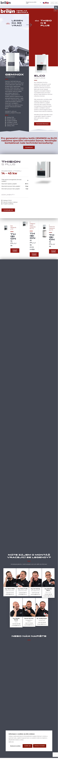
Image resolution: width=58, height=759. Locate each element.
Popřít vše (27, 745)
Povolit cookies (39, 745)
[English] (46, 2)
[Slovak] (48, 2)
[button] (56, 8)
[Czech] (44, 2)
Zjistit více (11, 741)
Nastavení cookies (15, 745)
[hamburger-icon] (52, 3)
